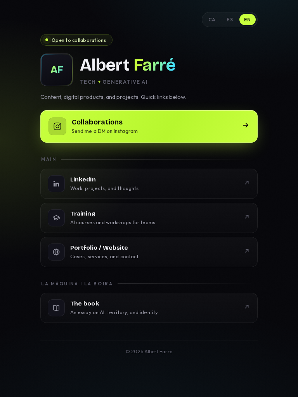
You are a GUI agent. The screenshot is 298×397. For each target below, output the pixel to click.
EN (247, 19)
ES (230, 19)
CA (212, 19)
